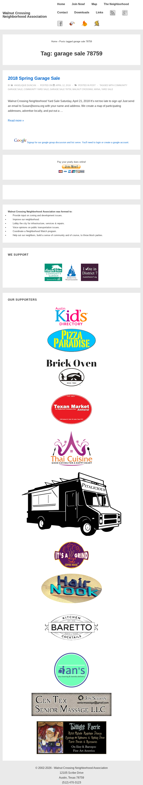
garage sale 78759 (60, 89)
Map (94, 4)
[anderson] (97, 24)
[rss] (113, 13)
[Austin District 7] (89, 280)
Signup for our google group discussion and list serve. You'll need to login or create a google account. (78, 142)
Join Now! (78, 4)
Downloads (81, 12)
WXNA (97, 89)
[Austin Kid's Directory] (71, 326)
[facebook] (60, 24)
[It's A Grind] (71, 567)
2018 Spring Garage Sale (34, 78)
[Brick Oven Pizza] (71, 387)
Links (99, 12)
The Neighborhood (116, 4)
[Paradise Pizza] (71, 351)
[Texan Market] (71, 425)
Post (93, 85)
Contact (62, 12)
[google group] (125, 13)
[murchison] (84, 24)
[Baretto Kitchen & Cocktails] (71, 646)
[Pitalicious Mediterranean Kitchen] (71, 535)
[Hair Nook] (71, 602)
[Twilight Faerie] (71, 753)
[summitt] (72, 24)
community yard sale (36, 89)
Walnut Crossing (82, 89)
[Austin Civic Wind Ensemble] (71, 280)
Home (61, 4)
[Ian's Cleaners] (71, 686)
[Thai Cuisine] (71, 466)
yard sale (107, 89)
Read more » (16, 120)
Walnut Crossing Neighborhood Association (25, 14)
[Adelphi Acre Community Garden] (53, 280)
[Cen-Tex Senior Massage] (71, 715)
